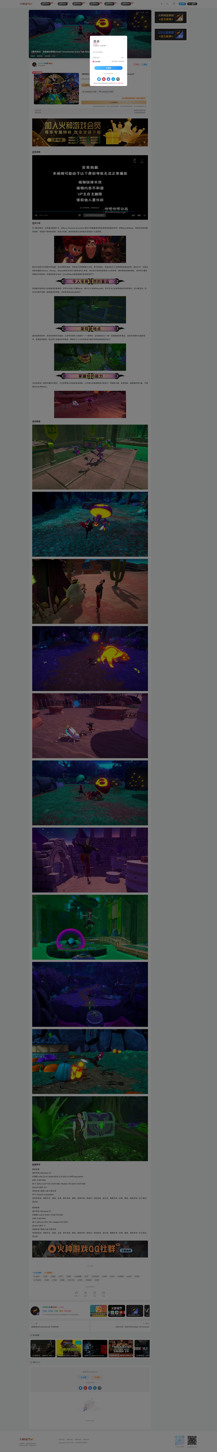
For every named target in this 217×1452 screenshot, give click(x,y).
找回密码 (114, 61)
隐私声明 (120, 83)
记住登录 (97, 61)
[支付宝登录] (113, 79)
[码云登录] (104, 79)
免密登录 (121, 61)
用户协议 (114, 83)
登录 (109, 68)
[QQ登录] (99, 79)
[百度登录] (108, 79)
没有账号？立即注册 (99, 46)
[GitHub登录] (118, 79)
